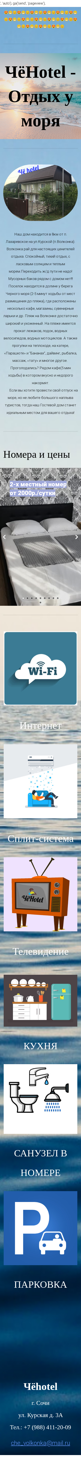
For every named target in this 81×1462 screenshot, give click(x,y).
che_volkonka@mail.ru (40, 1443)
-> (76, 537)
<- (4, 537)
